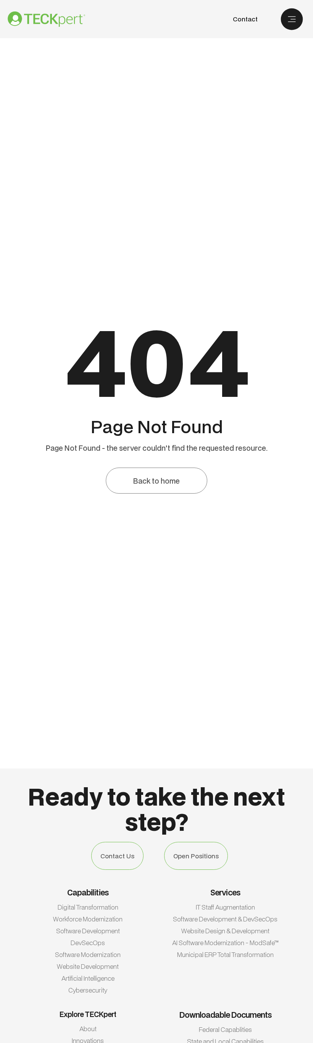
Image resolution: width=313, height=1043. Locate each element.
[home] (46, 19)
